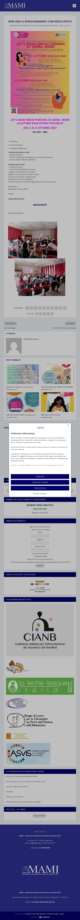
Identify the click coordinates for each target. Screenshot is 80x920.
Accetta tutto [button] (40, 476)
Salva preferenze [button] (40, 488)
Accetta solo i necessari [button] (40, 482)
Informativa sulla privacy (40, 493)
